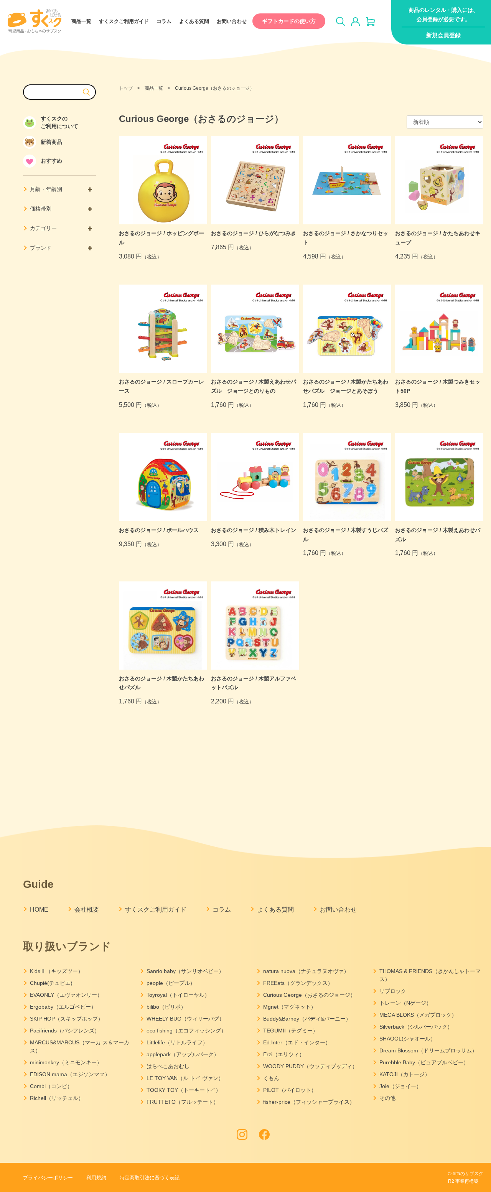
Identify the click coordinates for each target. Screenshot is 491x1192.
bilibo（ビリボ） (166, 1007)
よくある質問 (194, 21)
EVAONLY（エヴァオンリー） (66, 995)
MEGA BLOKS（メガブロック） (418, 1015)
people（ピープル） (171, 983)
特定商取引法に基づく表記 (150, 1177)
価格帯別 (40, 209)
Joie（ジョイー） (400, 1086)
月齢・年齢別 (46, 189)
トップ (126, 88)
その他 (387, 1098)
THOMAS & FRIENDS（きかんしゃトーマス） (430, 975)
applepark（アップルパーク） (183, 1054)
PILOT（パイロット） (289, 1090)
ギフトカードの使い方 (289, 21)
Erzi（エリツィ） (284, 1054)
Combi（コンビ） (51, 1086)
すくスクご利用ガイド (124, 21)
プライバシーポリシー (48, 1177)
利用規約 (96, 1177)
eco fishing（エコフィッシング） (186, 1030)
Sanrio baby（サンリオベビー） (185, 971)
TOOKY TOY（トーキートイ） (184, 1090)
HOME (39, 909)
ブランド (40, 248)
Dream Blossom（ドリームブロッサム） (428, 1050)
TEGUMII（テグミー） (290, 1030)
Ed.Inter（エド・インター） (297, 1042)
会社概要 (86, 909)
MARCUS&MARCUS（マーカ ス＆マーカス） (79, 1046)
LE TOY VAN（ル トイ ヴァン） (185, 1078)
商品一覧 (81, 21)
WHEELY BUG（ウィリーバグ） (185, 1019)
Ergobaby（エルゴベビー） (63, 1007)
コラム (164, 21)
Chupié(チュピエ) (51, 983)
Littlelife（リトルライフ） (177, 1042)
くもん (271, 1078)
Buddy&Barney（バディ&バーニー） (307, 1019)
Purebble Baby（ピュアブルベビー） (424, 1062)
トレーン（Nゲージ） (405, 1003)
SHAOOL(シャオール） (407, 1039)
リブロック (392, 991)
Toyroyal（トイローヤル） (178, 995)
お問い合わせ (232, 21)
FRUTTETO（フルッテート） (183, 1102)
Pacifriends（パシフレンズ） (65, 1030)
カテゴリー (43, 228)
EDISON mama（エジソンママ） (70, 1074)
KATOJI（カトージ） (404, 1074)
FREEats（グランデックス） (298, 983)
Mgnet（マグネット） (289, 1007)
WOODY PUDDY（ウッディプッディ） (310, 1066)
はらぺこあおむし (168, 1066)
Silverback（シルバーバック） (416, 1027)
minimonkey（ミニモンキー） (66, 1062)
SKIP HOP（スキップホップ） (66, 1019)
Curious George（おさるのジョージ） (309, 995)
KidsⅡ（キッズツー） (56, 971)
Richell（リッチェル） (57, 1098)
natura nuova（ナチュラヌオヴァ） (306, 971)
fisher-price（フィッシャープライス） (309, 1102)
